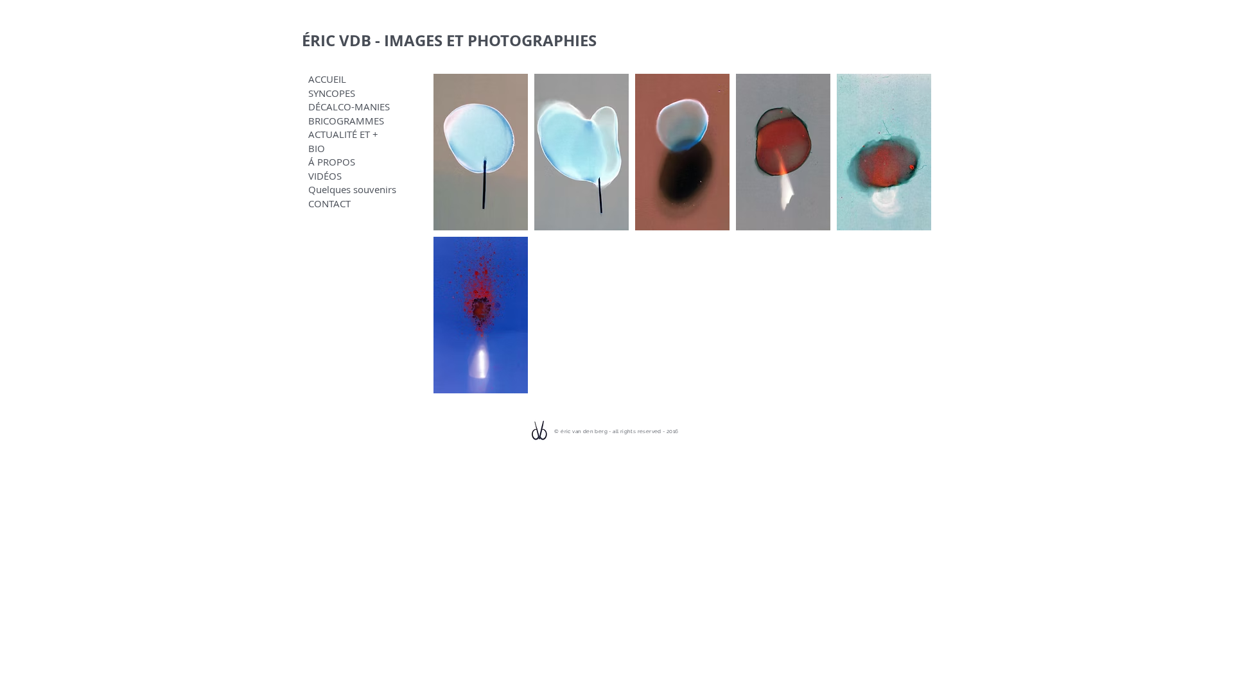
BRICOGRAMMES (346, 121)
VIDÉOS (325, 176)
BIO (316, 148)
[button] (480, 152)
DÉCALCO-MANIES (349, 106)
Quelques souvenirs (352, 189)
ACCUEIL (327, 79)
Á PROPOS (331, 162)
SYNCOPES (331, 93)
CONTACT (329, 203)
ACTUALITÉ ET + (343, 134)
